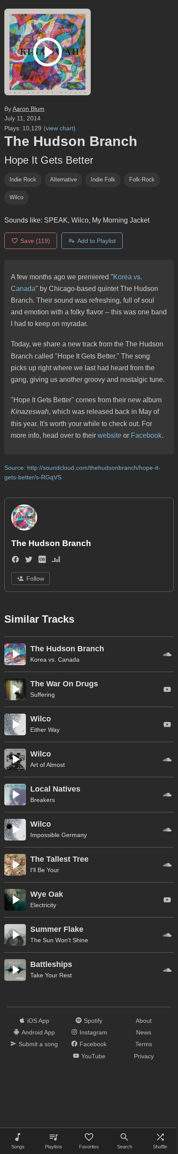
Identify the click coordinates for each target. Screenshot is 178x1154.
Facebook (146, 435)
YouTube (93, 1056)
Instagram (93, 1032)
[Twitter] (29, 561)
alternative (63, 179)
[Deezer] (56, 561)
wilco (16, 197)
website (109, 435)
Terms (143, 1044)
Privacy (144, 1056)
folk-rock (142, 179)
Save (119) (35, 240)
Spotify (93, 1020)
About (144, 1020)
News (143, 1032)
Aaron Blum (28, 108)
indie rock (23, 179)
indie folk (103, 179)
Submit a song (38, 1044)
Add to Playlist (96, 240)
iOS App (38, 1020)
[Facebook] (15, 561)
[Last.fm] (42, 561)
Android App (38, 1032)
